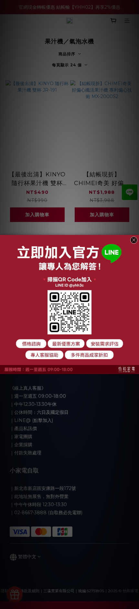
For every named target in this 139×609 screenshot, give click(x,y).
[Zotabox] (135, 368)
